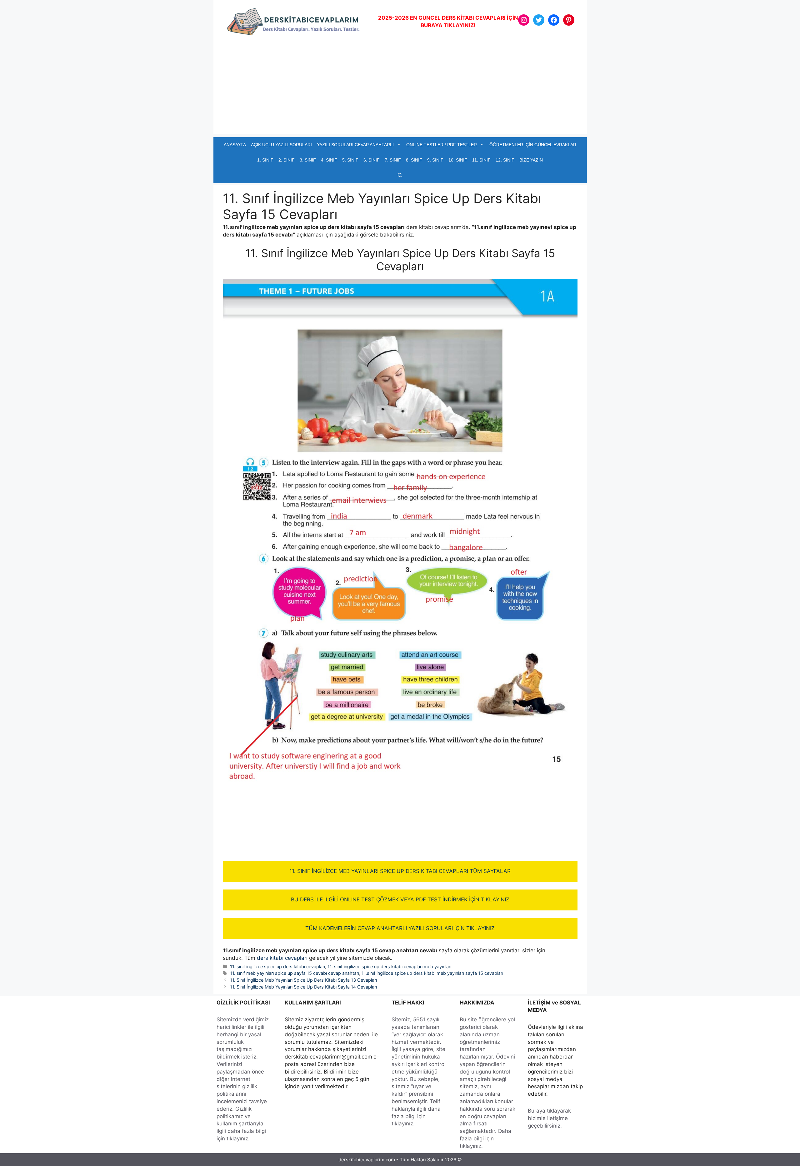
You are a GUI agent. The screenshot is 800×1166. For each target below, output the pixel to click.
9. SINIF (435, 159)
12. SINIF (505, 159)
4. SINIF (329, 159)
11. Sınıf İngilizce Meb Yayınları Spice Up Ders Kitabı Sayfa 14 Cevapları (303, 986)
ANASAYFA (235, 144)
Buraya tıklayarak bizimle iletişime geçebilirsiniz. (549, 1118)
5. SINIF (350, 159)
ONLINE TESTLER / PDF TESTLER (441, 144)
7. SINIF (393, 159)
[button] (400, 175)
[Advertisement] (400, 90)
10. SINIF (457, 159)
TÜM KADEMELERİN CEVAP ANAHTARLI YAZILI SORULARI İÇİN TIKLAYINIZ (400, 928)
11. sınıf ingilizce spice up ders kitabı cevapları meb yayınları (389, 966)
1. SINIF (265, 159)
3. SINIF (308, 159)
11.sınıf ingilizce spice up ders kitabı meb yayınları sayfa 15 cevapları (432, 973)
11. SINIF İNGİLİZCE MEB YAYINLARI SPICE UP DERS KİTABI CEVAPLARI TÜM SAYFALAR (400, 871)
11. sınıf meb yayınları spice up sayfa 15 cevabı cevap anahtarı (294, 973)
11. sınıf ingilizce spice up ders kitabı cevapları (277, 966)
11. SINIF (481, 159)
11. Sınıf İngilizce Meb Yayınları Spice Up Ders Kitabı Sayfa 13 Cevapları (303, 980)
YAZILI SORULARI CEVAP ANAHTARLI (355, 144)
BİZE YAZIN (531, 159)
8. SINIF (414, 159)
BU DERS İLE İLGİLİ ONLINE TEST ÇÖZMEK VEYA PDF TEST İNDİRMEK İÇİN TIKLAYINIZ (400, 899)
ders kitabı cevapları (282, 958)
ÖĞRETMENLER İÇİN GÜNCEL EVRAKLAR (532, 144)
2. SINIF (286, 159)
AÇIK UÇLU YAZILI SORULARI (281, 144)
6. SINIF (371, 159)
